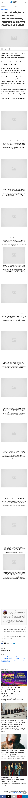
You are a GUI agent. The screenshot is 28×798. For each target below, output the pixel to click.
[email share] (8, 643)
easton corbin (11, 658)
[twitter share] (5, 643)
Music (9, 6)
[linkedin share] (14, 643)
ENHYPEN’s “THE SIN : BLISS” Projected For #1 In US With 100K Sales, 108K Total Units (12, 780)
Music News (14, 6)
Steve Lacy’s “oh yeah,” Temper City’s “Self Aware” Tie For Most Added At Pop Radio (12, 753)
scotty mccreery (5, 661)
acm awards (4, 657)
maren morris (12, 660)
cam (4, 658)
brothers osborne (21, 657)
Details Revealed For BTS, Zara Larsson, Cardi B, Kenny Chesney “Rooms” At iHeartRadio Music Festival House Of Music (13, 723)
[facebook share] (2, 643)
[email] (14, 796)
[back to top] (25, 792)
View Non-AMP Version (16, 792)
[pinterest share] (11, 643)
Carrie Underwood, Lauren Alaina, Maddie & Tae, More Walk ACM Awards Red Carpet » (15, 630)
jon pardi (19, 658)
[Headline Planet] (14, 2)
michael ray (21, 660)
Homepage (3, 6)
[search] (26, 2)
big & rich (12, 657)
